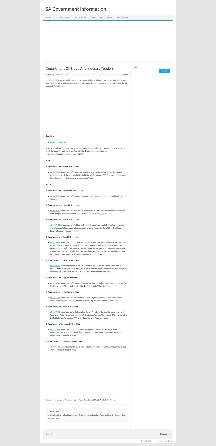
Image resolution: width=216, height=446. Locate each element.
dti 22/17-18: (55, 312)
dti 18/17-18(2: (56, 225)
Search (135, 67)
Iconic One (145, 441)
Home (48, 17)
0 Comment (124, 75)
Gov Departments (62, 17)
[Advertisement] (108, 43)
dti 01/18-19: (55, 283)
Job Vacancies (80, 17)
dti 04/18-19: (55, 211)
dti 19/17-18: (55, 347)
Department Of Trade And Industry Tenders (100, 400)
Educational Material (58, 142)
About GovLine (106, 17)
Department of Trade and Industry (66, 400)
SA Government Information (76, 9)
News (93, 17)
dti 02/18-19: (55, 266)
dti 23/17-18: (55, 298)
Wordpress (169, 441)
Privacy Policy (122, 17)
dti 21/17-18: (55, 329)
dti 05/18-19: (55, 196)
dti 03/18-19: (55, 243)
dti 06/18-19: (55, 172)
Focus (50, 75)
